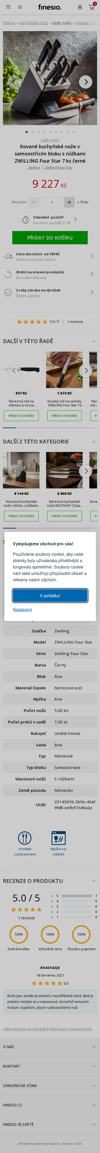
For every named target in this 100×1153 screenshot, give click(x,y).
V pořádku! (50, 595)
